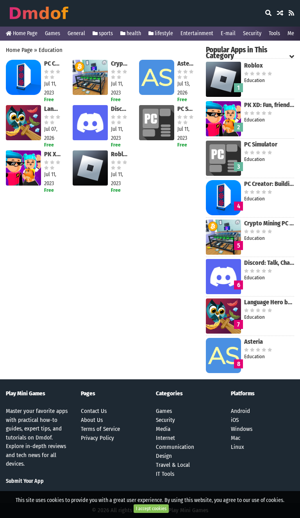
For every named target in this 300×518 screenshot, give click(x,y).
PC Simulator (185, 109)
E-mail (228, 33)
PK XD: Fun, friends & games (52, 154)
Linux (237, 446)
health (133, 33)
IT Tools (165, 473)
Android (240, 410)
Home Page (25, 33)
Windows (241, 428)
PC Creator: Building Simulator (52, 63)
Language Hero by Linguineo (52, 109)
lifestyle (163, 33)
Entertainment (196, 33)
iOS (235, 419)
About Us (92, 419)
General (76, 33)
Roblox (119, 154)
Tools (274, 33)
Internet (165, 437)
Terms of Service (100, 428)
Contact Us (94, 410)
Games (52, 33)
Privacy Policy (97, 437)
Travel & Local (173, 464)
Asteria (185, 63)
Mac (235, 437)
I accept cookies (151, 508)
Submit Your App (25, 481)
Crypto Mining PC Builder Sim (119, 63)
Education (50, 50)
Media (163, 428)
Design (164, 455)
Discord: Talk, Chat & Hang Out (119, 109)
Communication (175, 446)
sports (105, 33)
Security (252, 33)
